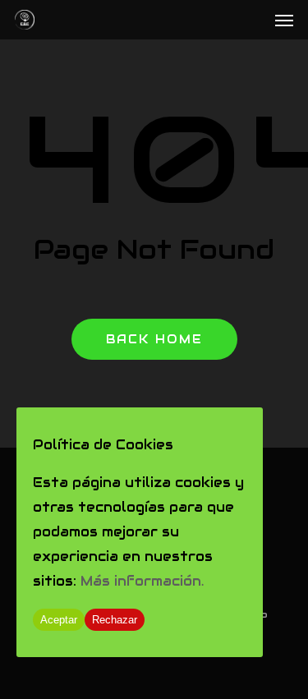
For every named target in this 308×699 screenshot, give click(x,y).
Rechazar (114, 620)
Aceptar (58, 620)
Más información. (142, 581)
